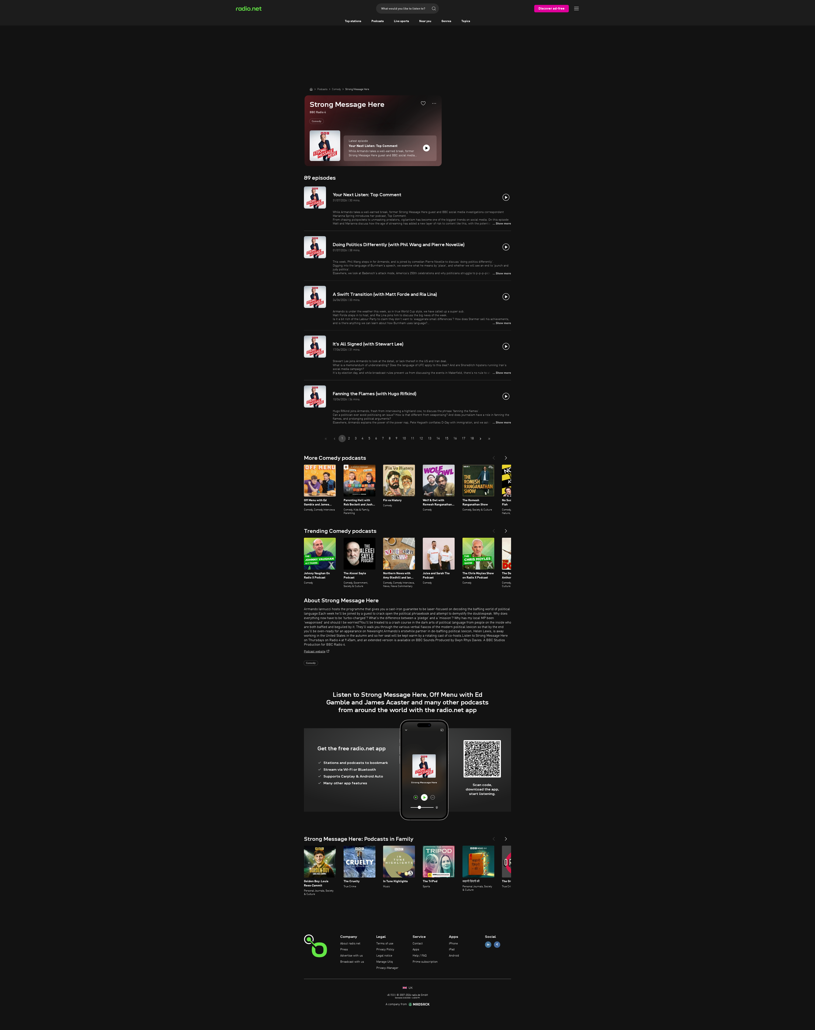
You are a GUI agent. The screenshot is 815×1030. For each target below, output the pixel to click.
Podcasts (377, 21)
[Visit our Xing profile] (497, 944)
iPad (452, 949)
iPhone (453, 943)
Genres (446, 21)
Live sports (401, 21)
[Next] (506, 456)
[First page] (326, 438)
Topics (465, 21)
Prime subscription (425, 961)
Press (344, 949)
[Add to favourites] (423, 103)
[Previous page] (334, 438)
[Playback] (426, 148)
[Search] (433, 8)
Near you (425, 21)
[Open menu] (576, 8)
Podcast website (314, 651)
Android (454, 955)
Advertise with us (351, 955)
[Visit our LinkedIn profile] (488, 944)
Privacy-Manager (387, 968)
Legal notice (384, 955)
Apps (416, 949)
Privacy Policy (385, 949)
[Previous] (494, 456)
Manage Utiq (384, 961)
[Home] (311, 89)
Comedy (316, 121)
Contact (418, 943)
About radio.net (350, 943)
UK (410, 987)
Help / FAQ (420, 955)
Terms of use (384, 943)
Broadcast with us (352, 961)
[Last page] (489, 438)
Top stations (353, 21)
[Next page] (480, 438)
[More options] (434, 103)
